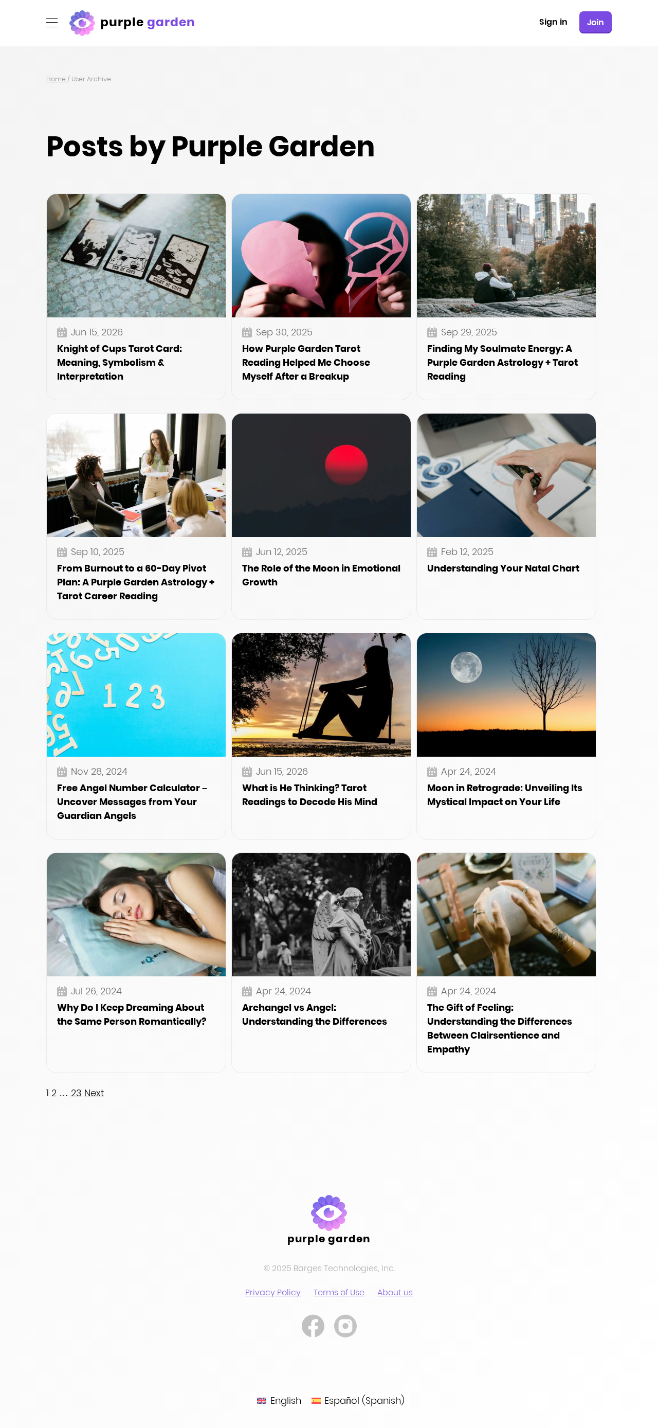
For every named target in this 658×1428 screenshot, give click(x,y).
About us (395, 1292)
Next (94, 1092)
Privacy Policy (273, 1292)
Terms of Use (339, 1292)
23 (76, 1092)
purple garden (329, 1238)
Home (56, 79)
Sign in (553, 22)
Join (595, 22)
